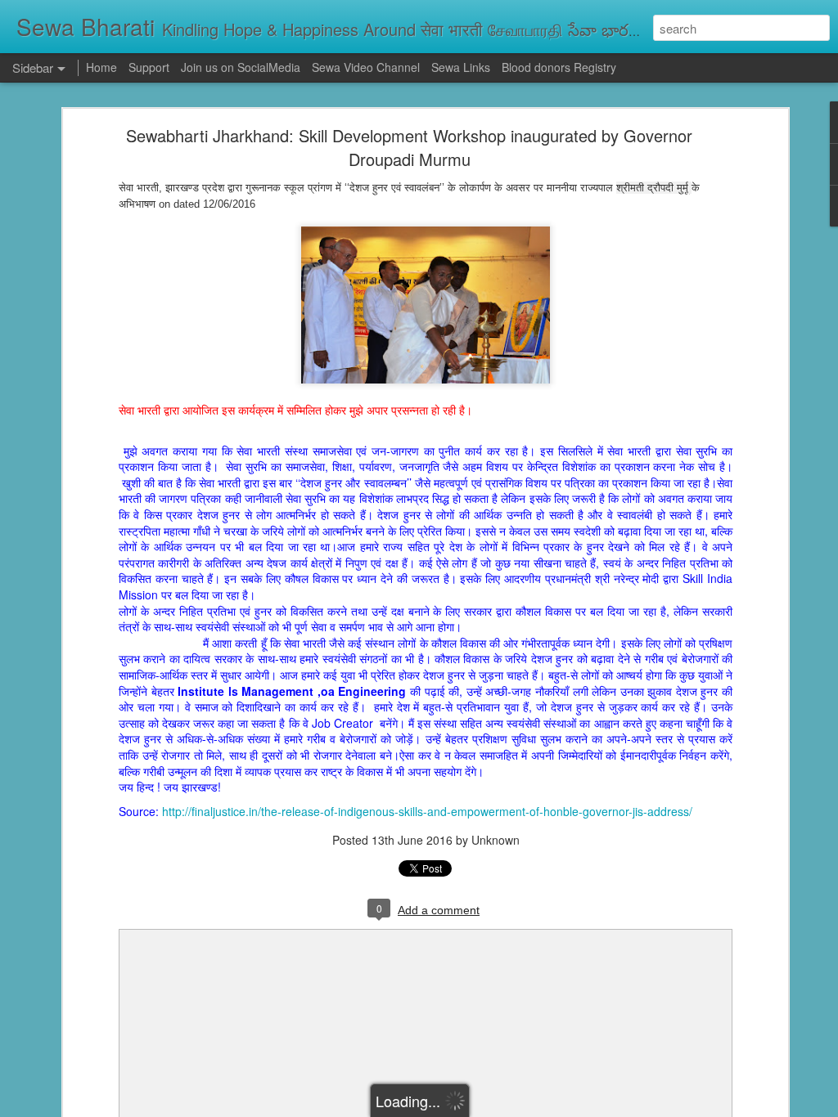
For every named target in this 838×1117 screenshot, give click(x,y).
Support (148, 67)
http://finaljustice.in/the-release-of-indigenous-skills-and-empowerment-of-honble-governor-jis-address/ (427, 811)
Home (101, 67)
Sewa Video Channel (366, 67)
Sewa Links (462, 67)
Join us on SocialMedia (240, 67)
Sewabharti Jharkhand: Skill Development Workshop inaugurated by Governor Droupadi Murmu (409, 147)
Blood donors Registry (559, 67)
